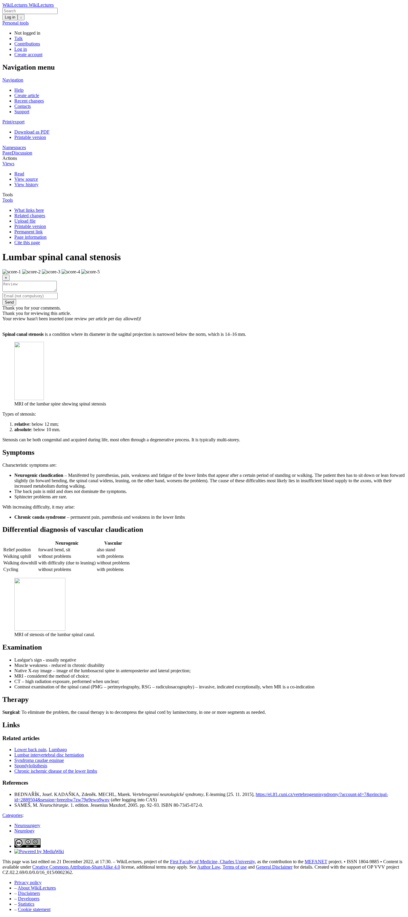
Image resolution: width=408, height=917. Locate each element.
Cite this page (27, 242)
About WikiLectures (37, 887)
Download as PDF (32, 131)
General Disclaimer (274, 866)
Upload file (25, 220)
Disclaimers (29, 893)
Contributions (27, 43)
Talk (18, 38)
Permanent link (28, 231)
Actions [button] (9, 158)
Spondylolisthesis (30, 765)
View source (26, 179)
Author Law (208, 866)
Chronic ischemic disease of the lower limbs (55, 771)
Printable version (30, 137)
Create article (26, 95)
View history (26, 184)
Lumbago (58, 749)
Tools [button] (7, 194)
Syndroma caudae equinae (39, 760)
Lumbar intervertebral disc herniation (49, 754)
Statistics (26, 904)
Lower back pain (30, 749)
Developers (28, 898)
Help (19, 90)
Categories (12, 815)
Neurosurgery (27, 825)
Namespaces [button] (14, 147)
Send (9, 302)
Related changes (29, 215)
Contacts (22, 106)
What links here (29, 210)
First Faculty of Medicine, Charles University (212, 861)
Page (7, 152)
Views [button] (8, 163)
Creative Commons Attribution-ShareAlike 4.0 (76, 866)
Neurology (24, 830)
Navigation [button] (12, 79)
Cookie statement (34, 909)
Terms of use (235, 866)
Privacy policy (28, 882)
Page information (30, 237)
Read (19, 173)
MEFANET (316, 861)
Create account (28, 54)
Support (21, 111)
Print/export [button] (13, 121)
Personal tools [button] (15, 22)
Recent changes (29, 100)
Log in (10, 17)
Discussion (22, 152)
